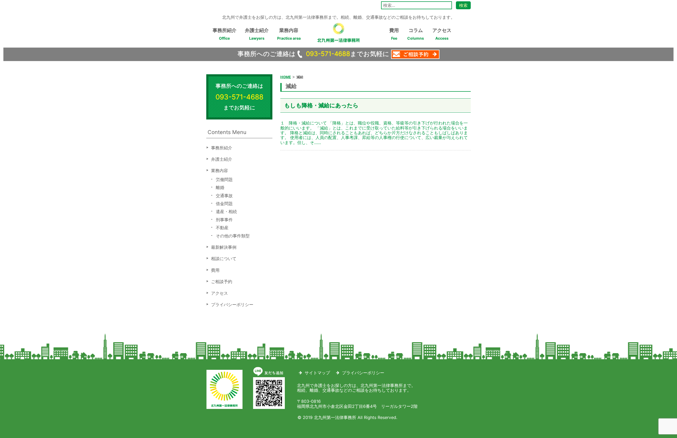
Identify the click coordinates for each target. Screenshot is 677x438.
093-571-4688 (328, 54)
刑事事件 (224, 219)
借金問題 (224, 203)
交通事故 (224, 195)
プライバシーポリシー (232, 304)
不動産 (222, 227)
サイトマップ (317, 372)
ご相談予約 (221, 281)
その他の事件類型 (233, 235)
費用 (394, 34)
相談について (223, 258)
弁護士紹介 (257, 34)
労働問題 (224, 179)
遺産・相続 (226, 211)
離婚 (220, 187)
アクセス (441, 34)
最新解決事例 (223, 247)
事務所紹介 (224, 34)
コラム (415, 34)
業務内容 (289, 34)
